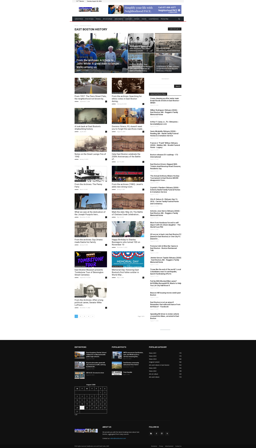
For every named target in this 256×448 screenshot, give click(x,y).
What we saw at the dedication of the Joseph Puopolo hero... (90, 213)
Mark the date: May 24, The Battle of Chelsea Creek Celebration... (127, 213)
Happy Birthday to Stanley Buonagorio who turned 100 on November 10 (126, 242)
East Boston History (82, 57)
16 (105, 400)
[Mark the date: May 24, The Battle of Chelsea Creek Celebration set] (128, 201)
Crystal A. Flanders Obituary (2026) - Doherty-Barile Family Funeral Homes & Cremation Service (165, 189)
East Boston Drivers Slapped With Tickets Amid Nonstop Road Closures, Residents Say (165, 166)
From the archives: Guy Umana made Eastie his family (88, 240)
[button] (179, 19)
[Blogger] (151, 434)
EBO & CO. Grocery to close (95, 373)
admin (78, 70)
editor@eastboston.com (118, 438)
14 (96, 400)
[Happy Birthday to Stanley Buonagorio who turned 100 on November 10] (128, 229)
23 (105, 404)
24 (77, 408)
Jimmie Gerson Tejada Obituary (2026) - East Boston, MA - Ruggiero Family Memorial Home (165, 260)
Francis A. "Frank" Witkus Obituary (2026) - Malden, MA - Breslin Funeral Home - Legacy (165, 145)
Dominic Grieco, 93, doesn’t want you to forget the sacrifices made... (128, 127)
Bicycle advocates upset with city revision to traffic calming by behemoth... (96, 364)
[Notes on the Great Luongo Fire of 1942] (91, 144)
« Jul (76, 414)
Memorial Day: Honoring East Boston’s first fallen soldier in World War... (125, 272)
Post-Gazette (127, 372)
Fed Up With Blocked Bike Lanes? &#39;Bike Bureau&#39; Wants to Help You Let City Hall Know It (165, 283)
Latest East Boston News (158, 94)
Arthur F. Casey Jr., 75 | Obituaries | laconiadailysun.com (164, 123)
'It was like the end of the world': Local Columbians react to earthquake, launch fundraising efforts (165, 271)
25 (82, 408)
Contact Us (178, 446)
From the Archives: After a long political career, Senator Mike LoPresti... (89, 302)
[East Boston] (89, 9)
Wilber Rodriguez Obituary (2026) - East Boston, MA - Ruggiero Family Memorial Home (164, 112)
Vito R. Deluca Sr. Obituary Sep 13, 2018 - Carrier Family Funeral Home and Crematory (164, 201)
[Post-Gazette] (117, 373)
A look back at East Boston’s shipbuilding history (88, 127)
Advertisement (169, 446)
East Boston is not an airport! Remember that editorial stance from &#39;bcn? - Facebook (165, 304)
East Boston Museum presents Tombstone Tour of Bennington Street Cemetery (89, 272)
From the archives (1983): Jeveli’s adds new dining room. (127, 185)
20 (92, 404)
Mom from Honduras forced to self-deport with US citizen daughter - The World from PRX (165, 225)
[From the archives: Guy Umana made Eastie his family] (91, 229)
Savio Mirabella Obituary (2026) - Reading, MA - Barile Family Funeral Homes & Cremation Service (164, 133)
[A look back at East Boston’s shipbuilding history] (91, 116)
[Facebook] (156, 434)
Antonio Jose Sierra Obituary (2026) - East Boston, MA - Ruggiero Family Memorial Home (165, 213)
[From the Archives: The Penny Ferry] (91, 174)
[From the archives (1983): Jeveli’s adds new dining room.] (128, 174)
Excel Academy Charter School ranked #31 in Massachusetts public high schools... (96, 354)
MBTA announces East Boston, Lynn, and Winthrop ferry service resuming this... (133, 354)
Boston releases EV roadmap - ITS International (164, 156)
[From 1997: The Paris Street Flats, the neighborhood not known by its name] (91, 86)
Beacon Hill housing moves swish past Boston (165, 294)
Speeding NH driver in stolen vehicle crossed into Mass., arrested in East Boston (164, 316)
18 (82, 404)
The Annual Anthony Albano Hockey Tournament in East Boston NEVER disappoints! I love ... (164, 178)
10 (77, 400)
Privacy (161, 446)
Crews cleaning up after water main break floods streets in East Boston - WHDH (165, 100)
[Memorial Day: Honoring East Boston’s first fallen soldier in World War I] (128, 259)
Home (76, 25)
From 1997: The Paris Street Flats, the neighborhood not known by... (90, 97)
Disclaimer (154, 446)
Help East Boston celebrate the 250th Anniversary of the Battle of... (126, 156)
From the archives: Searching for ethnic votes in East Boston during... (127, 98)
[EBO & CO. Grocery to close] (80, 375)
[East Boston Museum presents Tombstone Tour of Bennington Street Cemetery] (91, 259)
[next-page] (92, 316)
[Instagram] (162, 434)
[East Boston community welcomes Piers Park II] (117, 365)
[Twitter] (167, 434)
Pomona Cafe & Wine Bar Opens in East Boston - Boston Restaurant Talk (164, 248)
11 (82, 400)
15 (100, 400)
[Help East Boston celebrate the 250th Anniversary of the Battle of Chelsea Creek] (128, 144)
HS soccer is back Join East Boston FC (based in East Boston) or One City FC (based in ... (165, 236)
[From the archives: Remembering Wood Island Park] (168, 43)
